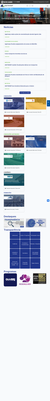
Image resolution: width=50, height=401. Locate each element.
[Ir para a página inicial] (7, 5)
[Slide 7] (30, 23)
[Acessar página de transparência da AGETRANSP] (14, 223)
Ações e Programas (25, 235)
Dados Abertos (35, 263)
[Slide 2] (19, 23)
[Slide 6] (28, 23)
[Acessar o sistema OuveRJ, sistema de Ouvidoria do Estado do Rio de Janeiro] (10, 280)
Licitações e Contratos (15, 253)
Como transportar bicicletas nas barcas (16, 53)
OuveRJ (47, 1)
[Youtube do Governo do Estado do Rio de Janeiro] (17, 1)
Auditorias (14, 243)
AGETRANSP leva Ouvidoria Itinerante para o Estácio (19, 86)
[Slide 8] (33, 23)
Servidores (25, 253)
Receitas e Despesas (35, 243)
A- (48, 104)
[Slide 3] (22, 23)
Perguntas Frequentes (25, 263)
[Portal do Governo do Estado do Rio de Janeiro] (7, 2)
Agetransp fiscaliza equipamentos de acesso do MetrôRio (21, 44)
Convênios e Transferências (25, 243)
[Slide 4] (24, 23)
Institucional (15, 235)
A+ (48, 102)
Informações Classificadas (35, 253)
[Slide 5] (26, 23)
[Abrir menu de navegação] (47, 6)
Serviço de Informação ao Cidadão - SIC (14, 263)
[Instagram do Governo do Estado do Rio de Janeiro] (13, 1)
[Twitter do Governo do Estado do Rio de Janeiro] (16, 1)
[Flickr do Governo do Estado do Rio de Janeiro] (19, 1)
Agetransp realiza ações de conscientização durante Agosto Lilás (23, 34)
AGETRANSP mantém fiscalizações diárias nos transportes (21, 65)
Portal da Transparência (39, 1)
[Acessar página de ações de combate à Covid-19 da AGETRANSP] (36, 223)
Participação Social (35, 235)
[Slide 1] (17, 23)
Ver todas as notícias (25, 92)
